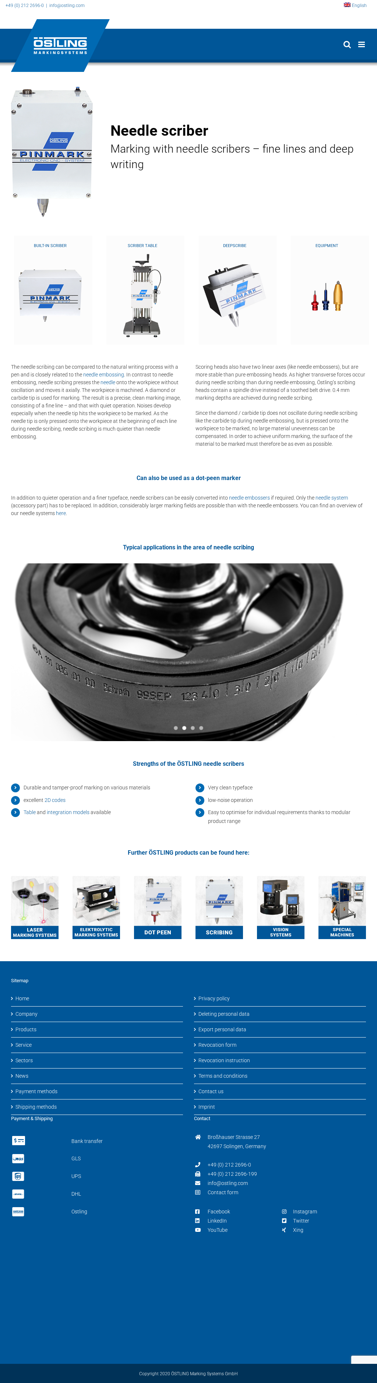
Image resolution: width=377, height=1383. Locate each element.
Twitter (301, 1221)
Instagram (305, 1212)
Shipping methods (36, 1107)
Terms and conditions (222, 1076)
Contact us (210, 1091)
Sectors (24, 1060)
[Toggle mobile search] (347, 44)
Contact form (223, 1192)
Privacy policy (214, 998)
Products (25, 1029)
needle (108, 382)
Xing (298, 1230)
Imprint (206, 1107)
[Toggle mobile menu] (362, 44)
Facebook (219, 1212)
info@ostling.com (228, 1183)
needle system (332, 498)
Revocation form (217, 1045)
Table (30, 812)
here (61, 513)
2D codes (55, 800)
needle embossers (249, 498)
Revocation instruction (224, 1060)
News (21, 1076)
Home (22, 998)
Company (26, 1014)
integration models (68, 812)
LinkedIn (217, 1221)
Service (23, 1045)
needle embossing (103, 375)
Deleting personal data (224, 1014)
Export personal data (222, 1029)
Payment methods (36, 1091)
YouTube (218, 1230)
